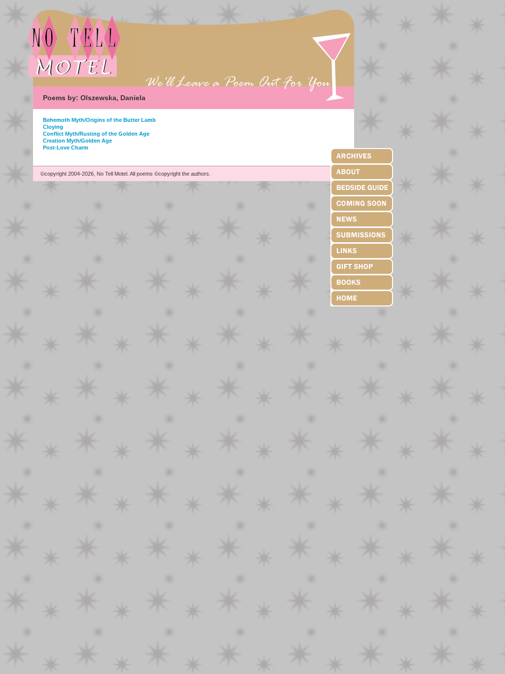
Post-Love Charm (65, 147)
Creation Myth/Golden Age (77, 141)
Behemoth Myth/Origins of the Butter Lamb (99, 120)
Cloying (53, 127)
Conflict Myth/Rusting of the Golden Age (96, 134)
